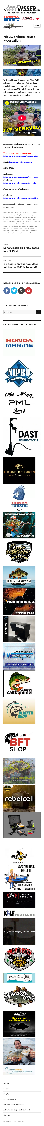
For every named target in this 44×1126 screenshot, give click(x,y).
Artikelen (6, 215)
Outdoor (14, 219)
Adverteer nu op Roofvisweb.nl (16, 1110)
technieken (21, 219)
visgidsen (29, 221)
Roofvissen (17, 233)
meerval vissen (18, 228)
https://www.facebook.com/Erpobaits (19, 183)
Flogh (19, 215)
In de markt (26, 215)
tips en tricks (30, 219)
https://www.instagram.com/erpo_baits (20, 177)
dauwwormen (19, 226)
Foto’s (6, 1094)
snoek (33, 233)
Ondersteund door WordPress (13, 1122)
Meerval (32, 217)
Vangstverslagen (9, 221)
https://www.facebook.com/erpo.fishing (20, 198)
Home (6, 1084)
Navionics (6, 219)
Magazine (17, 217)
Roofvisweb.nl (26, 233)
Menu (37, 25)
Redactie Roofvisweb (10, 212)
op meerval (25, 230)
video (18, 221)
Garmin (33, 226)
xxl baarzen (11, 224)
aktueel (20, 224)
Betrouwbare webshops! (13, 1105)
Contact (6, 1115)
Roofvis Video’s (9, 1099)
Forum (6, 1089)
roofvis (35, 230)
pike (31, 230)
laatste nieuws (8, 217)
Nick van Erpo (15, 230)
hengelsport (7, 228)
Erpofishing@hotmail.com (20, 162)
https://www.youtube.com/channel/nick (20, 156)
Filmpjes (13, 215)
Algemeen (33, 212)
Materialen (25, 217)
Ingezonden (35, 215)
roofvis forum (7, 233)
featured (27, 226)
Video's (22, 221)
